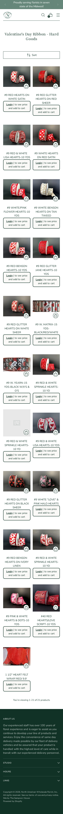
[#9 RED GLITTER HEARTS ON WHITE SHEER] (16, 306)
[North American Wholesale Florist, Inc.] (7, 15)
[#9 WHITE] (46, 481)
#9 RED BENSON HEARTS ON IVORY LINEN (17, 562)
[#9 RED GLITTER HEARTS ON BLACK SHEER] (16, 481)
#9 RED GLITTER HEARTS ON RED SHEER (46, 99)
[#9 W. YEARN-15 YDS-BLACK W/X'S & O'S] (16, 364)
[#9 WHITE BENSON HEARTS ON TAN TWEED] (46, 189)
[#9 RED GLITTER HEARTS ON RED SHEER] (46, 76)
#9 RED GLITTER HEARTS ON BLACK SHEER (17, 503)
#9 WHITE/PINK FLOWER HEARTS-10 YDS (17, 211)
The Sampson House (20, 798)
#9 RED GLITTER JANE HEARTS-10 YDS (46, 270)
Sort (34, 55)
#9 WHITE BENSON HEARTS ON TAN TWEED (46, 211)
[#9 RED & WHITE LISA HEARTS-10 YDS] (16, 135)
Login (9, 104)
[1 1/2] (16, 656)
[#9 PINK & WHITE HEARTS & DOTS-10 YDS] (16, 598)
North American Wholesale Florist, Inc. (39, 792)
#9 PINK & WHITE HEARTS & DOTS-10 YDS (16, 620)
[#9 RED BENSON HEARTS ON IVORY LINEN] (16, 539)
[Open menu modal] (58, 14)
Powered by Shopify (12, 801)
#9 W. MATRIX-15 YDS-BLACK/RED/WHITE (46, 328)
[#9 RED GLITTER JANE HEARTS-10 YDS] (46, 248)
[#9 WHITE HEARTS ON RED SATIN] (46, 135)
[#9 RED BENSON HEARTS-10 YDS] (16, 248)
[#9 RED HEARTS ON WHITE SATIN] (16, 76)
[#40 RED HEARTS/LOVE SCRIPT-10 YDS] (46, 598)
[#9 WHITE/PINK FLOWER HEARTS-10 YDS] (16, 189)
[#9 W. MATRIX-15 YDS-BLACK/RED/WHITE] (46, 306)
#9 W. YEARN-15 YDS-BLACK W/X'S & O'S (16, 386)
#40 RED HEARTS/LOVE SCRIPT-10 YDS (46, 620)
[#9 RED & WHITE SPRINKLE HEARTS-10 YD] (46, 364)
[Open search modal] (43, 14)
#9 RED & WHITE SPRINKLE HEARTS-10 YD (46, 386)
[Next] (58, 4)
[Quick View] (26, 86)
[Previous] (5, 4)
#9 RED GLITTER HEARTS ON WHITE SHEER (17, 328)
